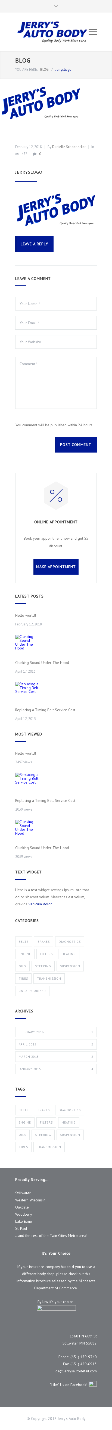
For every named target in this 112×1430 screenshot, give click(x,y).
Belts (24, 942)
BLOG (22, 60)
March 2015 (56, 1057)
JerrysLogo (28, 172)
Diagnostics (70, 942)
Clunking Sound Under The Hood (42, 662)
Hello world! (25, 615)
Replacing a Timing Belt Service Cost (45, 709)
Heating (69, 954)
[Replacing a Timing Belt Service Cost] (27, 694)
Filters (46, 954)
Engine (25, 954)
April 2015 (56, 1044)
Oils (22, 966)
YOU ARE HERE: (26, 69)
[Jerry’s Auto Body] (52, 32)
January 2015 (56, 1069)
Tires (23, 978)
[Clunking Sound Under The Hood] (27, 647)
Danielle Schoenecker (69, 146)
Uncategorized (32, 991)
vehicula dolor (40, 904)
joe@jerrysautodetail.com (76, 1371)
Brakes (44, 942)
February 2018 (56, 1032)
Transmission (49, 978)
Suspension (70, 966)
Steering (43, 966)
